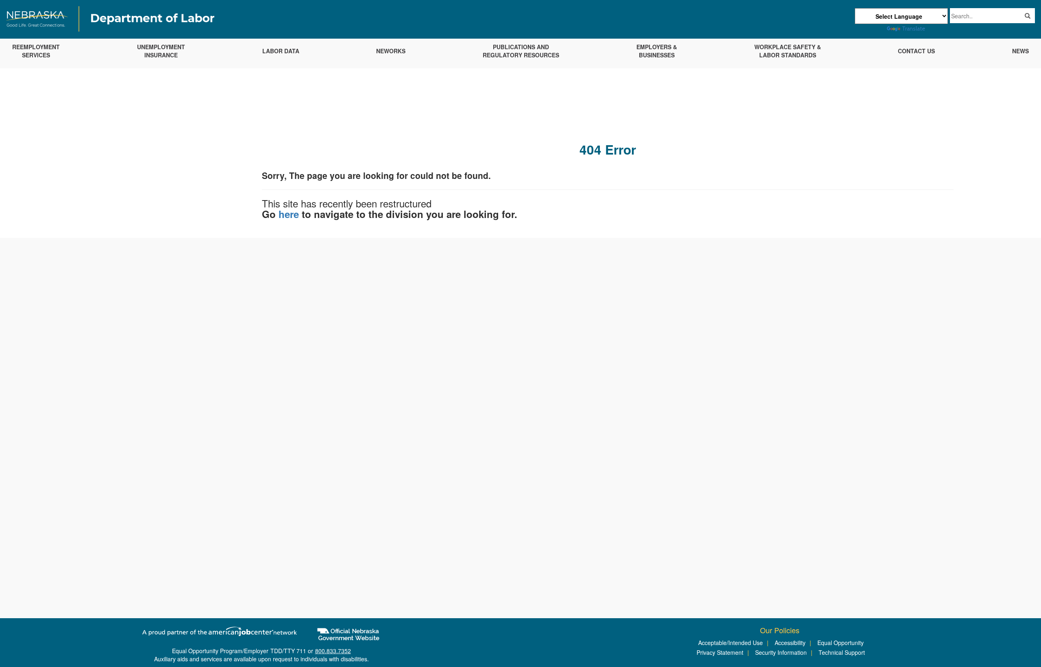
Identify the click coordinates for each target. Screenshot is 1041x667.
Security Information (781, 652)
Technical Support (842, 652)
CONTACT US (916, 51)
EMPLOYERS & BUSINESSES (656, 51)
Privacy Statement (720, 652)
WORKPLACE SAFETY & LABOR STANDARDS (787, 51)
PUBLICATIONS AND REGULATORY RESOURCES (521, 51)
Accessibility (790, 643)
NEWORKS (390, 51)
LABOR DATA (280, 51)
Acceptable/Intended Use (730, 643)
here (289, 214)
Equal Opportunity (840, 643)
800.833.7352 (333, 651)
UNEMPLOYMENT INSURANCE (161, 51)
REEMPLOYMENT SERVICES (36, 51)
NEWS (1020, 51)
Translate (913, 28)
